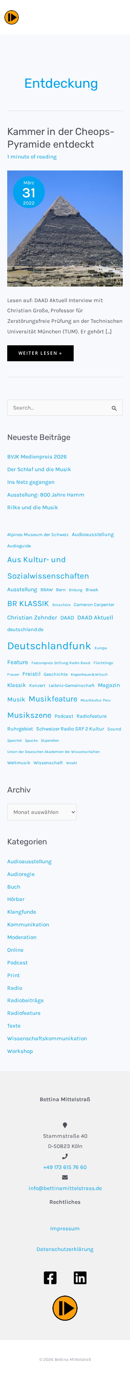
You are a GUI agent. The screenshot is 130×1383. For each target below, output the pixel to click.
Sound (114, 729)
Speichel (14, 740)
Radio (14, 988)
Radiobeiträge (25, 1000)
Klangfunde (21, 912)
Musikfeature (53, 699)
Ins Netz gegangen (31, 482)
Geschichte (56, 674)
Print (13, 975)
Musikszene (29, 715)
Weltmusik (18, 762)
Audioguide (19, 545)
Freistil (31, 674)
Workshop (20, 1051)
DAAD (67, 617)
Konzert (37, 685)
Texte (14, 1025)
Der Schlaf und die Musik (39, 469)
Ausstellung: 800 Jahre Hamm (45, 494)
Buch (13, 887)
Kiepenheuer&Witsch (89, 674)
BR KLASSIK (28, 603)
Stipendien (50, 740)
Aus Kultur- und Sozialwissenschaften (48, 568)
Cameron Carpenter (94, 604)
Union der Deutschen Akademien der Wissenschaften (53, 751)
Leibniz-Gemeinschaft (72, 685)
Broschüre (61, 604)
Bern (61, 589)
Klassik (16, 685)
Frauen (13, 674)
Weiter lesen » (40, 355)
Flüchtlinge (103, 662)
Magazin (109, 685)
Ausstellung (22, 589)
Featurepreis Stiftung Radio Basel (60, 662)
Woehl (71, 763)
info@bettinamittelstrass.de (65, 1188)
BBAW (46, 589)
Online (15, 950)
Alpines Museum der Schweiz (38, 534)
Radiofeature (92, 716)
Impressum (65, 1228)
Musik (16, 699)
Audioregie (21, 874)
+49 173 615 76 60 (65, 1167)
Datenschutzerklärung (65, 1249)
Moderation (21, 937)
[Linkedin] (80, 1277)
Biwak (92, 589)
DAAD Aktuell (95, 617)
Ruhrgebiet (20, 729)
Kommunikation (28, 924)
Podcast (64, 716)
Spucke (31, 740)
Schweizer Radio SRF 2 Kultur (70, 729)
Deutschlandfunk (49, 645)
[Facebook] (50, 1277)
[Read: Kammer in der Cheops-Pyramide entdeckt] (65, 228)
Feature (17, 662)
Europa (101, 648)
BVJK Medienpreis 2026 (37, 456)
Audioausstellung (93, 534)
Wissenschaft (48, 762)
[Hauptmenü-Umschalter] (117, 17)
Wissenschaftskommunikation (47, 1038)
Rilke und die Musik (32, 507)
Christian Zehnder (32, 617)
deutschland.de (25, 629)
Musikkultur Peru (95, 700)
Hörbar (16, 899)
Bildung (75, 590)
